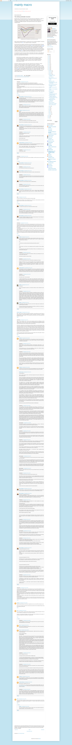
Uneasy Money (50, 165)
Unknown (20, 110)
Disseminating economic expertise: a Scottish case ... (53, 96)
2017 (49, 66)
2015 (49, 68)
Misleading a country (51, 81)
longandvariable (50, 149)
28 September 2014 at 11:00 (26, 184)
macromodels (24, 76)
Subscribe (52, 23)
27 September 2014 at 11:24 (26, 174)
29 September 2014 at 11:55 (27, 530)
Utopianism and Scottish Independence (52, 99)
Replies (19, 161)
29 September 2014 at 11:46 (26, 519)
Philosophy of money (51, 157)
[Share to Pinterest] (29, 75)
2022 (49, 60)
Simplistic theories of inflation (52, 103)
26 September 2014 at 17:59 (27, 170)
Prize (23, 11)
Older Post (42, 729)
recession (28, 76)
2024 (49, 58)
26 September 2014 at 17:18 (25, 284)
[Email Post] (24, 75)
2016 (49, 67)
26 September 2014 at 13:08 (24, 587)
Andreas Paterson (21, 142)
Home (29, 729)
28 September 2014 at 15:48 (27, 488)
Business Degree (19, 312)
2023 (49, 59)
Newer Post (16, 729)
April (49, 110)
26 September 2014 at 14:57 (26, 209)
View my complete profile (50, 37)
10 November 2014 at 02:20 (26, 689)
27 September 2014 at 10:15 (26, 291)
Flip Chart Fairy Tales (51, 141)
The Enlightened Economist (52, 161)
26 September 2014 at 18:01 (27, 215)
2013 (49, 115)
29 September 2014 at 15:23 (27, 547)
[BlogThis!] (27, 75)
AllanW (20, 284)
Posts (49, 50)
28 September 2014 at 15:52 (27, 493)
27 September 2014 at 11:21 (25, 302)
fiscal (22, 76)
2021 (49, 61)
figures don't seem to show (22, 685)
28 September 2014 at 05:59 (27, 180)
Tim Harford (50, 164)
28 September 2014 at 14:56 (26, 664)
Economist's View (50, 139)
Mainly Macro (54, 28)
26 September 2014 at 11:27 (27, 205)
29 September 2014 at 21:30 (26, 574)
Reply (17, 93)
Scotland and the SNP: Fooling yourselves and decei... (53, 94)
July (49, 107)
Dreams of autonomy (51, 102)
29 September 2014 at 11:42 (26, 499)
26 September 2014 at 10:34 (24, 156)
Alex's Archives (50, 125)
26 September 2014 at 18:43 (26, 351)
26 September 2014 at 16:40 (26, 119)
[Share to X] (27, 75)
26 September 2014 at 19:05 (26, 367)
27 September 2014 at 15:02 (25, 625)
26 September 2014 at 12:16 (26, 252)
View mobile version (29, 731)
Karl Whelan (50, 148)
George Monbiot (50, 142)
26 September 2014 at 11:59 (25, 312)
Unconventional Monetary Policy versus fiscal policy (53, 98)
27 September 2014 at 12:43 (27, 468)
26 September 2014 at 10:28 (24, 81)
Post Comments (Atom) (21, 733)
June (49, 108)
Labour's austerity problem (52, 104)
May (49, 109)
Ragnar (20, 706)
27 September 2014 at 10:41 (26, 439)
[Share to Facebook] (28, 75)
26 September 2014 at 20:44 (22, 610)
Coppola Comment (50, 135)
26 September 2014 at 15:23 (26, 110)
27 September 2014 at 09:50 (27, 422)
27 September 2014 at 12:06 (25, 706)
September (50, 74)
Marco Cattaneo (21, 96)
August (50, 106)
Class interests (51, 101)
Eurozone (20, 76)
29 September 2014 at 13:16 (28, 142)
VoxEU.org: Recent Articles (52, 168)
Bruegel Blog (50, 130)
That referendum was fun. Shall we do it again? (53, 82)
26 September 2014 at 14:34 (28, 267)
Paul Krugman (50, 156)
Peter (17, 610)
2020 (49, 62)
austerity (18, 76)
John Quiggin (50, 145)
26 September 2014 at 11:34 (27, 96)
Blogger (40, 738)
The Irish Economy (50, 162)
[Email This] (26, 75)
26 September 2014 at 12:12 (26, 104)
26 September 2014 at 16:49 (26, 274)
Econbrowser (50, 138)
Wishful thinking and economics (53, 84)
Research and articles (50, 46)
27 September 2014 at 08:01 (26, 405)
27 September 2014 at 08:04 (26, 620)
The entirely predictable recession (52, 75)
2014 (49, 69)
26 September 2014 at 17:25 (26, 343)
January (50, 114)
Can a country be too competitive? (51, 92)
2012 (49, 116)
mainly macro (23, 4)
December (50, 70)
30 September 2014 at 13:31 (26, 676)
